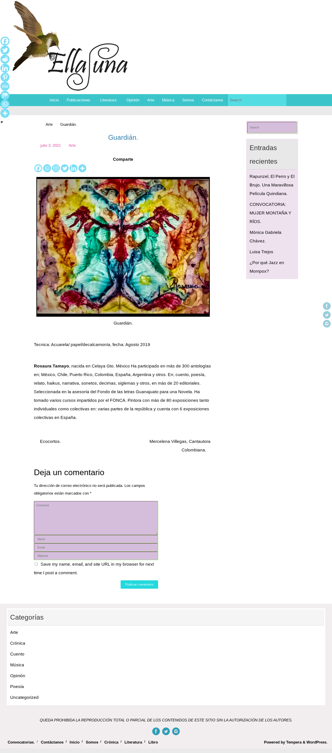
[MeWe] (4, 86)
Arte (49, 124)
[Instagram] (327, 324)
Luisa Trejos (261, 251)
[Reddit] (4, 59)
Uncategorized (24, 697)
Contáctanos (52, 742)
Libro (153, 742)
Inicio (74, 742)
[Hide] (2, 122)
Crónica (17, 643)
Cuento (17, 654)
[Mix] (4, 95)
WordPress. (316, 742)
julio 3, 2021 (50, 145)
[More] (82, 168)
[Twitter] (327, 315)
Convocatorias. (21, 742)
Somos (92, 742)
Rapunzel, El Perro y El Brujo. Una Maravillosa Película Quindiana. (272, 185)
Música (17, 664)
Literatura (133, 742)
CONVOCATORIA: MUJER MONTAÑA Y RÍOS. (270, 213)
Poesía (17, 686)
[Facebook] (327, 306)
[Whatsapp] (47, 168)
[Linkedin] (73, 168)
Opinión (17, 675)
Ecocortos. (50, 441)
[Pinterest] (4, 77)
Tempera (294, 742)
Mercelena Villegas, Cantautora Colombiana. (180, 445)
